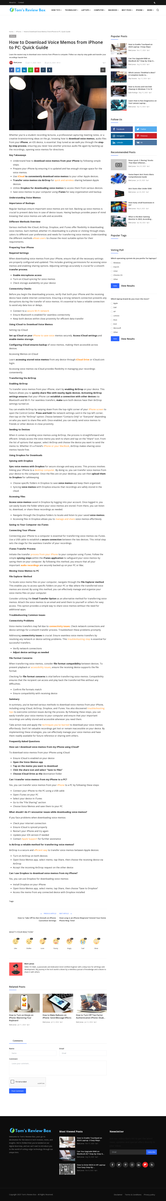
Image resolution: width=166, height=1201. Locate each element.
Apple (115, 303)
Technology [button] (71, 10)
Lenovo (116, 315)
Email (61, 1048)
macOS (116, 267)
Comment (13, 1059)
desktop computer (44, 470)
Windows (117, 263)
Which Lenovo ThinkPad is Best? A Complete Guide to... (141, 73)
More (149, 10)
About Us (12, 2)
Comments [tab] (18, 1040)
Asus (115, 320)
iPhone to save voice (43, 335)
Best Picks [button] (126, 10)
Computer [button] (99, 10)
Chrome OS (117, 275)
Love (42, 948)
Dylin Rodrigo (133, 93)
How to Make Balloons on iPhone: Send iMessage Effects (57, 1016)
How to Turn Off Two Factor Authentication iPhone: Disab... (90, 1016)
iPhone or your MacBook (56, 446)
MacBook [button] (112, 10)
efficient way (40, 850)
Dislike (28, 948)
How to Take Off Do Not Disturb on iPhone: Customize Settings (37, 919)
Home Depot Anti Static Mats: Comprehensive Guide (141, 175)
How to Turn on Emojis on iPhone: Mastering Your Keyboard (21, 1018)
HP (114, 311)
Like (15, 948)
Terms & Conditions (133, 1194)
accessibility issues (41, 667)
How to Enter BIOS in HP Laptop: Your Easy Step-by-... (91, 1166)
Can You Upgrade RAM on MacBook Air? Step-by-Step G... (141, 59)
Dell (114, 307)
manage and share (65, 519)
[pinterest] (125, 1164)
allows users (39, 238)
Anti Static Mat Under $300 (140, 188)
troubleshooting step (79, 639)
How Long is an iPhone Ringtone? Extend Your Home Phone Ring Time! (82, 919)
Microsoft (117, 328)
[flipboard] (145, 1164)
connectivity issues (59, 626)
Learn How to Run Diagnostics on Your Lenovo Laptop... (142, 102)
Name (11, 1048)
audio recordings (30, 565)
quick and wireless (64, 180)
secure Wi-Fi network (38, 310)
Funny (56, 948)
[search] (157, 10)
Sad (82, 948)
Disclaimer (118, 1194)
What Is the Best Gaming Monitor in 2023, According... (140, 218)
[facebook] (112, 1164)
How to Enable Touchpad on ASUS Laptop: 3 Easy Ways (140, 45)
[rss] (152, 1164)
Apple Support (29, 838)
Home (11, 31)
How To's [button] (55, 10)
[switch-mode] (155, 2)
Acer (115, 324)
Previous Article (49, 913)
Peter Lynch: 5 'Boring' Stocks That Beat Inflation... (140, 161)
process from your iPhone (44, 554)
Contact (21, 2)
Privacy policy (149, 1194)
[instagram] (132, 1164)
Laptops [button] (85, 10)
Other (115, 279)
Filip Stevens (132, 78)
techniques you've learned (55, 724)
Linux (115, 271)
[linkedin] (138, 1164)
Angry (69, 948)
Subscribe (151, 1152)
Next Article (64, 913)
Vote (115, 286)
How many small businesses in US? (141, 203)
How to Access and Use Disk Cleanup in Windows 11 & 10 (140, 87)
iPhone (18, 31)
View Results (128, 285)
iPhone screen (96, 409)
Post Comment (18, 1091)
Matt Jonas (29, 964)
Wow (96, 948)
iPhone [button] (139, 10)
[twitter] (119, 1164)
